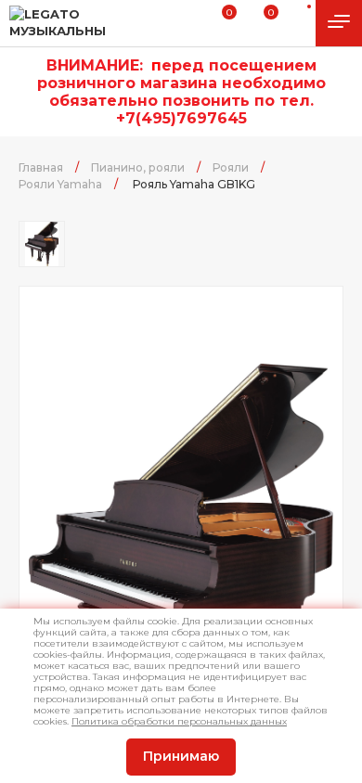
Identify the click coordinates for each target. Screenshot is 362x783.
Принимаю (181, 756)
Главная (41, 167)
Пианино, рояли (138, 167)
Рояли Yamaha (60, 184)
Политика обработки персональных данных (179, 721)
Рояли (231, 167)
